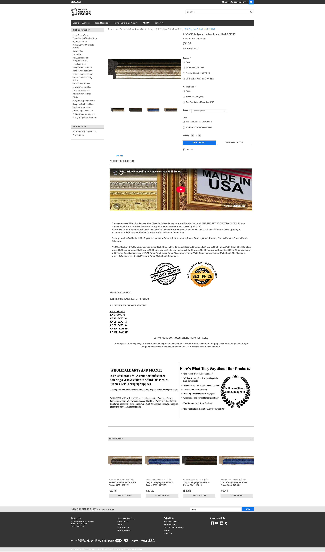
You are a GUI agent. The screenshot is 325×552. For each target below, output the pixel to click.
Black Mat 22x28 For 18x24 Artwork (199, 127)
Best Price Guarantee (81, 23)
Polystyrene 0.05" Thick (195, 68)
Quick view (125, 476)
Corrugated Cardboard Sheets (83, 104)
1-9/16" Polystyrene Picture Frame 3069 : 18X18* (159, 484)
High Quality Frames (80, 41)
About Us (146, 23)
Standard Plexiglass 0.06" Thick (198, 73)
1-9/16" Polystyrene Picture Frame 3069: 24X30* (234, 484)
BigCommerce (115, 549)
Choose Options (125, 496)
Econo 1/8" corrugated (194, 96)
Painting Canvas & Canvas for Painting (83, 46)
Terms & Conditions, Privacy (125, 23)
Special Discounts (102, 23)
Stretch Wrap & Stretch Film (83, 111)
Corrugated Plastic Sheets (82, 67)
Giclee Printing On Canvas (82, 84)
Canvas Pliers (78, 54)
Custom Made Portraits (81, 90)
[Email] (188, 150)
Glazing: (187, 58)
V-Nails (75, 97)
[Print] (192, 150)
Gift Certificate (227, 2)
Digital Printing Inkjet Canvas (83, 71)
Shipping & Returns (124, 530)
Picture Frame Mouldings (82, 94)
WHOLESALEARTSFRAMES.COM (84, 132)
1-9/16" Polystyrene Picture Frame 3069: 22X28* (199, 29)
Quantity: (186, 135)
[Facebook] (184, 150)
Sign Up (244, 2)
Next (178, 69)
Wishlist (120, 524)
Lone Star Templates (135, 549)
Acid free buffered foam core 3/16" (200, 102)
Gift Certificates (122, 521)
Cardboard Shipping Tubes (82, 107)
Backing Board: (189, 87)
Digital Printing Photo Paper (83, 74)
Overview (119, 155)
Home (110, 29)
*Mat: (185, 118)
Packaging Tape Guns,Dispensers (85, 117)
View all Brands (78, 135)
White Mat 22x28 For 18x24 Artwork (199, 122)
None (188, 62)
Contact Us (159, 23)
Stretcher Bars (78, 51)
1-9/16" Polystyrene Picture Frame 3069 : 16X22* (122, 484)
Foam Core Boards (79, 64)
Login (236, 2)
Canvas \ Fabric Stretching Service (82, 79)
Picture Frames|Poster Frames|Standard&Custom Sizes (85, 36)
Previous (110, 69)
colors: (186, 110)
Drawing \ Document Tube (82, 87)
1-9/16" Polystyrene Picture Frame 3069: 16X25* (196, 484)
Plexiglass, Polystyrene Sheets (84, 100)
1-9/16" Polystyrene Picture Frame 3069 (168, 29)
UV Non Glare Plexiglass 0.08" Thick (200, 79)
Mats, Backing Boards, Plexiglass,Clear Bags (81, 59)
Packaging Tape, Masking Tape (84, 114)
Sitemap (99, 549)
